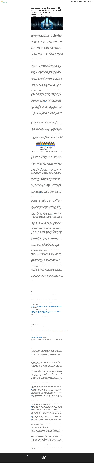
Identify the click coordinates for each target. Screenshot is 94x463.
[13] (40, 192)
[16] (52, 214)
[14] (39, 193)
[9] (38, 168)
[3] (31, 358)
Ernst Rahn (34, 16)
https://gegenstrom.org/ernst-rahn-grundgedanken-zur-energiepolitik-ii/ (41, 302)
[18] (31, 438)
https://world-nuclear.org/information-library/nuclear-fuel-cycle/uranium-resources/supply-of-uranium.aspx (46, 306)
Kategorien (84, 1)
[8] (58, 162)
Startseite (72, 1)
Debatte (42, 16)
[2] (31, 354)
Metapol (75, 1)
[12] (44, 185)
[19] (57, 259)
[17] (59, 228)
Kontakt (88, 1)
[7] (31, 389)
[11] (56, 170)
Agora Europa (80, 1)
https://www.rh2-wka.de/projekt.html (36, 337)
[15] (31, 419)
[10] (41, 169)
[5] (55, 128)
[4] (45, 101)
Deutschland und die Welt (48, 16)
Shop (77, 1)
